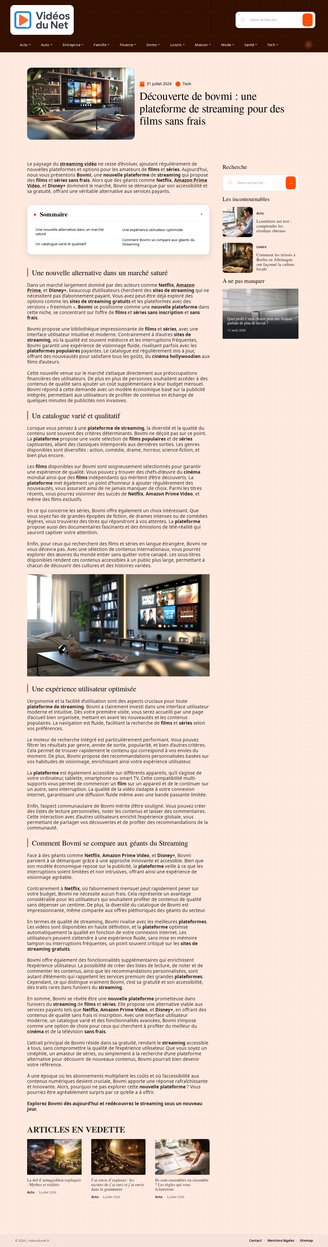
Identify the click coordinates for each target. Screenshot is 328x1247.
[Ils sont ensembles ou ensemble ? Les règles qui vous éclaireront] (182, 1157)
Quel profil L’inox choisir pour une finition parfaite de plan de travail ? (259, 320)
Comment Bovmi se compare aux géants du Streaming (158, 241)
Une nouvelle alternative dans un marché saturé (69, 231)
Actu (31, 1192)
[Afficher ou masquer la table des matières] (135, 214)
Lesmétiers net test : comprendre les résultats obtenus (274, 225)
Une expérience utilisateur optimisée (152, 229)
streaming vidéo (78, 164)
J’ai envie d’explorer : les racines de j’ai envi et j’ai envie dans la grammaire (117, 1184)
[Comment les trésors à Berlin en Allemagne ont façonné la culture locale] (238, 258)
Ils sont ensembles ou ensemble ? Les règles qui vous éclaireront (182, 1184)
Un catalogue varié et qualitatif (61, 243)
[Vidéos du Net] (42, 20)
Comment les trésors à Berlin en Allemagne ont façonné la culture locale (275, 262)
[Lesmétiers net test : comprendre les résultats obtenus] (238, 222)
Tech (186, 84)
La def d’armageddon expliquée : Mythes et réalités (54, 1182)
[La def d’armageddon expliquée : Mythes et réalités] (54, 1157)
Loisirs (261, 247)
